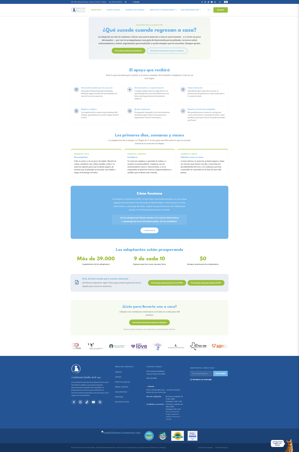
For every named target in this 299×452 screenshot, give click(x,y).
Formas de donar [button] (134, 10)
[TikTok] (208, 2)
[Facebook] (202, 2)
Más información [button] (190, 10)
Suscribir (220, 373)
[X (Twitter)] (215, 2)
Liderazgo (119, 397)
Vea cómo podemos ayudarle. (128, 50)
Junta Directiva (121, 392)
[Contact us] (125, 2)
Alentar (118, 377)
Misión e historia (121, 387)
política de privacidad (205, 447)
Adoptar (96, 10)
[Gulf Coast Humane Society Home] (90, 368)
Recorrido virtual (122, 402)
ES (226, 2)
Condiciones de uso (221, 447)
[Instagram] (205, 2)
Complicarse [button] (113, 10)
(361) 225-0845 (151, 378)
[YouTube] (212, 2)
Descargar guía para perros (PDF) (167, 282)
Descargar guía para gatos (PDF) (206, 282)
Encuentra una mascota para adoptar (167, 50)
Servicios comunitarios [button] (162, 10)
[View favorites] (208, 10)
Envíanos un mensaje (202, 379)
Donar (220, 10)
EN (220, 2)
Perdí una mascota (122, 382)
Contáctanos (149, 230)
